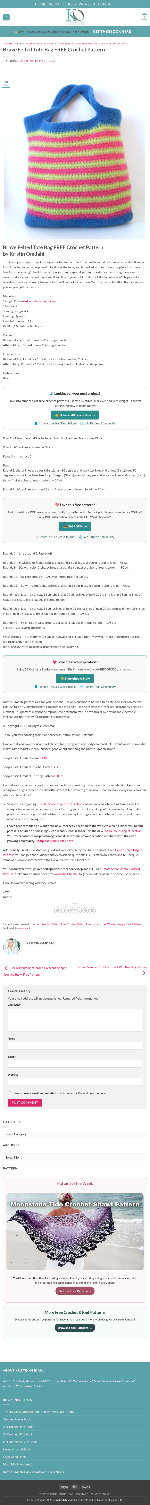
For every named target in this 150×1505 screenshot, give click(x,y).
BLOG (71, 4)
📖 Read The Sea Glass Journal (55, 537)
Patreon (87, 4)
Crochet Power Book (17, 1419)
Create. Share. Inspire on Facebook (61, 804)
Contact (106, 4)
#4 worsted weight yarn (40, 301)
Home (40, 4)
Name (12, 1038)
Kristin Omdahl (48, 61)
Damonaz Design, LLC (110, 1499)
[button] (6, 17)
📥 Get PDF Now (75, 526)
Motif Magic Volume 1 (18, 1464)
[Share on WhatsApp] (57, 910)
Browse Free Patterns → (75, 1327)
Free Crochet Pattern (50, 43)
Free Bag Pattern (25, 43)
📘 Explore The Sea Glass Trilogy (55, 423)
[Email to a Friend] (78, 910)
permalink (24, 928)
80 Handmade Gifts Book (20, 1441)
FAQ (71, 1494)
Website (13, 1074)
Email (12, 1056)
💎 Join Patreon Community (98, 423)
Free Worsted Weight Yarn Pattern (104, 43)
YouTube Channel (66, 874)
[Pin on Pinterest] (85, 910)
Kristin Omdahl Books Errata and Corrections (33, 1472)
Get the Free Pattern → (75, 1291)
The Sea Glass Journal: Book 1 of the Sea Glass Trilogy (38, 1411)
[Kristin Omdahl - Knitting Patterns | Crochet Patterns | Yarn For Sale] (75, 17)
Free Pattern (73, 43)
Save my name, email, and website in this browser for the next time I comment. (61, 1093)
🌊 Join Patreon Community (96, 537)
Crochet (8, 43)
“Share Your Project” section (123, 831)
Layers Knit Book (14, 1457)
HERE (44, 758)
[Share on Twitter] (71, 910)
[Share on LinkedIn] (92, 910)
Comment (14, 1004)
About (55, 4)
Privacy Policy (100, 1494)
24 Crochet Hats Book (18, 1426)
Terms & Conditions (52, 1494)
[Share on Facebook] (64, 910)
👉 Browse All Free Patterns (75, 415)
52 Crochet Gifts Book (18, 1434)
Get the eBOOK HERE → (114, 31)
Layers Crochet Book (17, 1449)
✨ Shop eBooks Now (75, 678)
